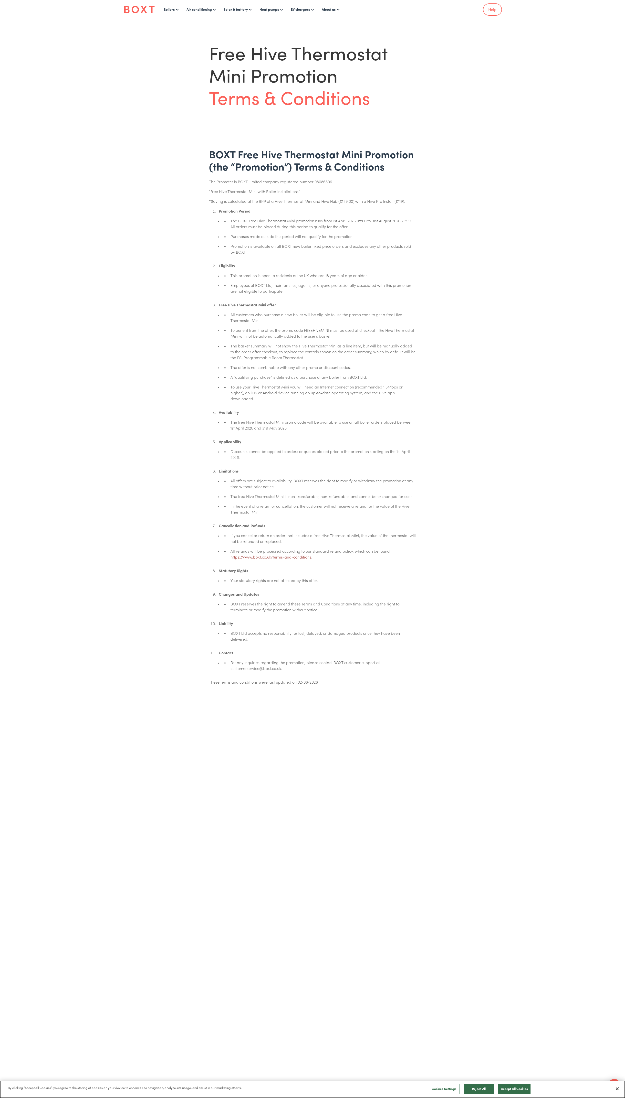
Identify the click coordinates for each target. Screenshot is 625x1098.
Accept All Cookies (514, 1089)
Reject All (479, 1089)
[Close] (617, 1088)
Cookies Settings (444, 1089)
